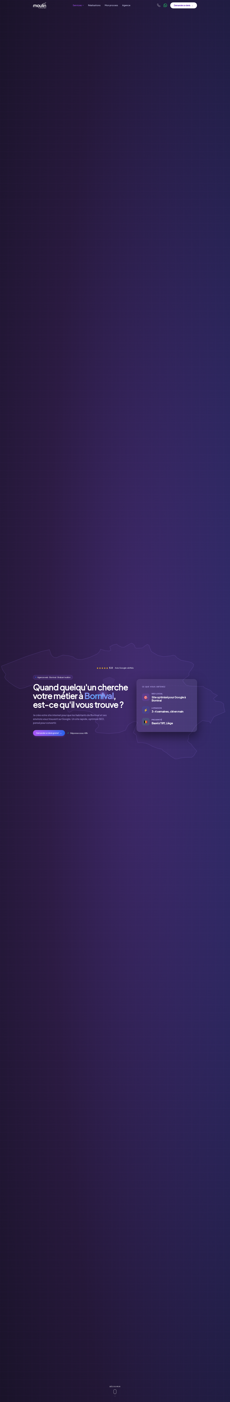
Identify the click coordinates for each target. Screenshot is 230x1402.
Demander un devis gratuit (49, 733)
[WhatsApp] (165, 5)
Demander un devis (183, 5)
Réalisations (94, 5)
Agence (126, 5)
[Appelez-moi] (158, 5)
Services (77, 5)
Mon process (111, 5)
